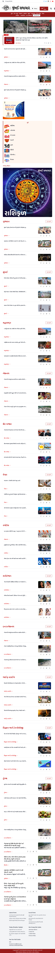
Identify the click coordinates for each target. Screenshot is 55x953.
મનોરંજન (6, 590)
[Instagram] (50, 1)
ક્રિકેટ (6, 865)
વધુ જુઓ (49, 221)
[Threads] (48, 1)
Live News (18, 43)
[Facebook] (40, 57)
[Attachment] (49, 57)
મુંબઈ (5, 286)
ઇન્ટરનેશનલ (7, 654)
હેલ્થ (5, 792)
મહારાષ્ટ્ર (6, 71)
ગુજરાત (6, 57)
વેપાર (5, 489)
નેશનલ (6, 84)
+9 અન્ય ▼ (36, 15)
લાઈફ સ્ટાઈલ (7, 691)
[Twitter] (46, 1)
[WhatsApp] (43, 57)
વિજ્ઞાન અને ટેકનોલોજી (10, 742)
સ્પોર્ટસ (6, 553)
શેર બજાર (6, 438)
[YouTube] (52, 1)
